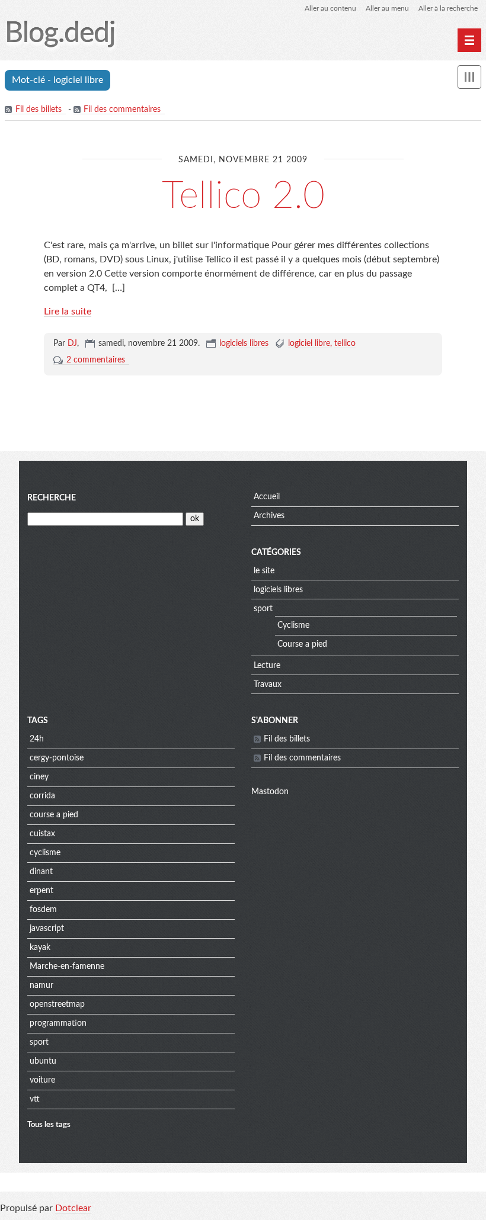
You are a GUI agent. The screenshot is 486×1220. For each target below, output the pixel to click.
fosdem (43, 910)
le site (264, 571)
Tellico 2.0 (243, 196)
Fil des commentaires (122, 109)
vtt (35, 1099)
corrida (42, 796)
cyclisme (45, 853)
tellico (345, 343)
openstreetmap (57, 1004)
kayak (40, 947)
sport (263, 609)
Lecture (267, 666)
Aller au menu (387, 8)
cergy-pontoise (57, 758)
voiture (42, 1080)
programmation (58, 1023)
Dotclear (73, 1208)
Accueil (267, 497)
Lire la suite (67, 311)
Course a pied (302, 644)
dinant (41, 872)
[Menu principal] (469, 40)
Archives (269, 516)
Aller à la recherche (448, 8)
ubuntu (43, 1061)
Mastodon (270, 792)
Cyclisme (293, 625)
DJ (72, 343)
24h (37, 739)
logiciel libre (309, 343)
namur (41, 985)
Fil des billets (38, 109)
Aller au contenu (330, 8)
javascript (47, 928)
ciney (39, 777)
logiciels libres (243, 343)
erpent (41, 891)
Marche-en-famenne (67, 966)
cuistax (42, 834)
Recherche (51, 498)
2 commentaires (95, 360)
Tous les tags (49, 1125)
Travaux (268, 684)
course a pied (54, 815)
